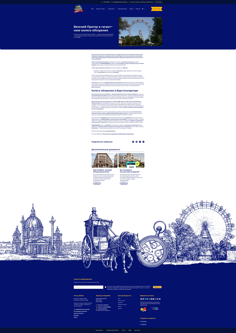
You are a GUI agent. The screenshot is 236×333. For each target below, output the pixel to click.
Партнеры (76, 315)
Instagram (144, 321)
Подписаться (157, 287)
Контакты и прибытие (103, 305)
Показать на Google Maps (104, 307)
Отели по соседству (78, 313)
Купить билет (156, 9)
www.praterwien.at (110, 131)
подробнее (97, 183)
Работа (75, 317)
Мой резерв (159, 2)
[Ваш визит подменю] (115, 8)
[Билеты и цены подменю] (105, 8)
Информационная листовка (82, 309)
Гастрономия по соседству (80, 311)
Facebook (143, 324)
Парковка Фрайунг (102, 309)
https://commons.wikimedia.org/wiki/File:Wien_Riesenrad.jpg (118, 134)
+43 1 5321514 (106, 2)
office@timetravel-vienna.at (120, 2)
